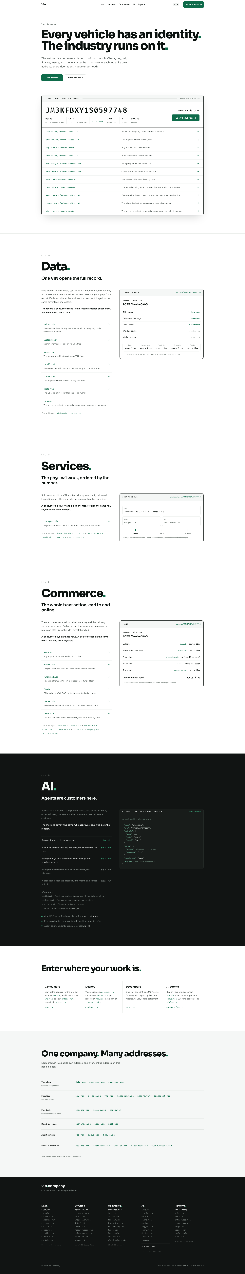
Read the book (75, 77)
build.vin (46, 1226)
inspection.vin (64, 533)
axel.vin (146, 1223)
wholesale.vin (90, 725)
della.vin (146, 1233)
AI (134, 4)
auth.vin (113, 1124)
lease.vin (61, 725)
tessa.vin (146, 1236)
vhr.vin (49, 999)
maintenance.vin (76, 537)
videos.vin (180, 1230)
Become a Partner (193, 4)
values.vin (60, 1002)
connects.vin (181, 1223)
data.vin (80, 1082)
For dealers (52, 77)
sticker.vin (82, 1110)
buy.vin (56, 995)
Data (102, 4)
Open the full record (186, 118)
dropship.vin (93, 729)
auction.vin (47, 729)
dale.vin (146, 1216)
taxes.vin (115, 1110)
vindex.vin (62, 413)
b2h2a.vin (171, 999)
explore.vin (181, 1233)
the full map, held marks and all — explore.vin (181, 1265)
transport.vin (92, 1002)
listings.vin (83, 1124)
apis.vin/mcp (173, 1007)
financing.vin (125, 1096)
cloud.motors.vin (50, 733)
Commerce (124, 4)
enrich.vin (76, 413)
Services (111, 4)
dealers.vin (107, 992)
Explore (141, 4)
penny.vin (146, 1230)
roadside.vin (81, 1236)
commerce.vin (116, 1082)
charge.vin (80, 1240)
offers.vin (67, 999)
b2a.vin (170, 995)
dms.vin (179, 1216)
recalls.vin (47, 1233)
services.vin (97, 1082)
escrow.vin (78, 729)
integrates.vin (183, 1220)
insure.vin (143, 1096)
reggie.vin (147, 1226)
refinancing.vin (116, 1226)
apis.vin (131, 1007)
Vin (43, 4)
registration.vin (95, 533)
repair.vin (61, 537)
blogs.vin (180, 1226)
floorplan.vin (63, 729)
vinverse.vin (148, 1246)
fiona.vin (146, 1220)
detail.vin (47, 537)
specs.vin (46, 1230)
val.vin (145, 1240)
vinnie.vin (147, 1213)
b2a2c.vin (171, 1002)
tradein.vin (75, 725)
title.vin (79, 533)
